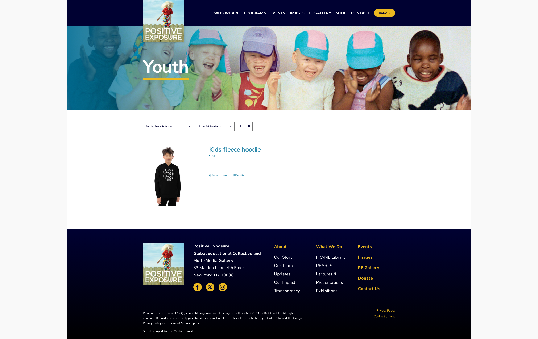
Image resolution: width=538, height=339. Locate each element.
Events (365, 247)
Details (240, 175)
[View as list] (248, 126)
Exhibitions (327, 291)
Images (365, 257)
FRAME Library (330, 257)
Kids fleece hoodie (235, 149)
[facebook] (197, 287)
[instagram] (223, 287)
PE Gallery (368, 268)
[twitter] (210, 287)
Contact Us (369, 289)
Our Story (283, 257)
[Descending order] (190, 126)
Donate (365, 278)
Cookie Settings (384, 316)
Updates (282, 274)
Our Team (283, 265)
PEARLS (324, 265)
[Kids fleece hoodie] (169, 176)
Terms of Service (179, 323)
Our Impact (284, 282)
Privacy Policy (152, 323)
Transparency (287, 291)
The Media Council (180, 331)
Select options (220, 175)
